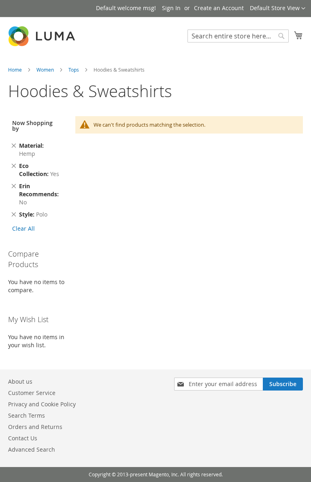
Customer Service (31, 393)
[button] (277, 8)
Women (45, 69)
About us (20, 381)
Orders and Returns (35, 427)
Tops (74, 69)
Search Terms (26, 415)
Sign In (171, 8)
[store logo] (42, 36)
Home (15, 69)
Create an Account (219, 8)
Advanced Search (31, 449)
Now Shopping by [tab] (32, 125)
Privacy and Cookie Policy (42, 404)
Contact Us (22, 438)
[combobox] (238, 36)
